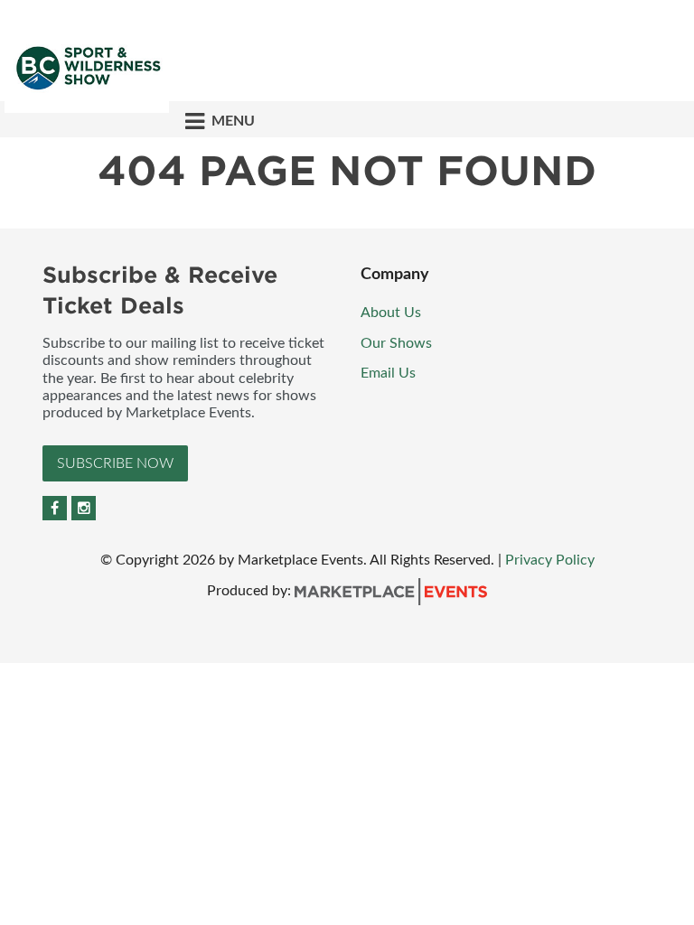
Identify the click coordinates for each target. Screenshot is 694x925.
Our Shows (396, 343)
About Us (391, 312)
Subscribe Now (115, 463)
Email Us (388, 373)
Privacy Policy (550, 560)
